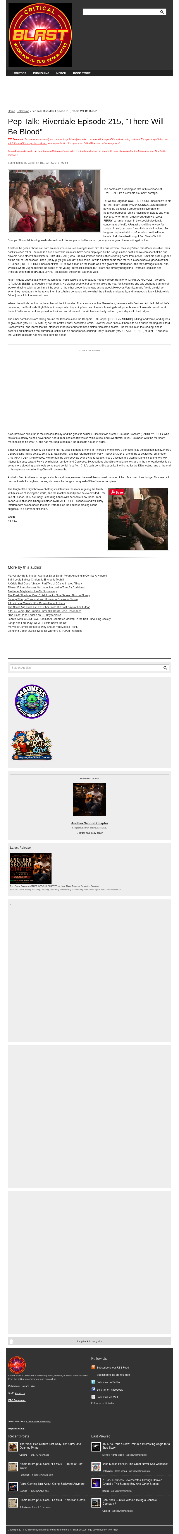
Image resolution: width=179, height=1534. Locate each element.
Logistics (19, 73)
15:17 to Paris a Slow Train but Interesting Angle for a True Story (136, 1446)
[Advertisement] (87, 92)
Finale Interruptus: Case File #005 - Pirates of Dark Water (51, 1465)
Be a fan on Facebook (110, 1389)
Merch (61, 73)
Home (11, 111)
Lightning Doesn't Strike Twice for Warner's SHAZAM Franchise (45, 630)
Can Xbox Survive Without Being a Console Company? (130, 1502)
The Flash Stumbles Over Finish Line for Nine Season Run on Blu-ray (49, 595)
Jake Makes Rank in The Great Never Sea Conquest (135, 1464)
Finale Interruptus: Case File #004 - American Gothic (52, 1500)
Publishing (41, 73)
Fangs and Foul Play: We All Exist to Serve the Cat (37, 623)
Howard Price (28, 1386)
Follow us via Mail (107, 1397)
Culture (23, 1454)
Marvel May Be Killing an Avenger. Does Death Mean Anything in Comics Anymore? (57, 575)
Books (105, 1490)
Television (23, 111)
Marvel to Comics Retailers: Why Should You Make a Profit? (43, 626)
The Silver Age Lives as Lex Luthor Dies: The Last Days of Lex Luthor (49, 607)
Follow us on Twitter (108, 1382)
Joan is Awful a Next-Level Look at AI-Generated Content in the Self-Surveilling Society (59, 619)
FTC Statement (17, 1400)
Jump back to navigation (89, 1341)
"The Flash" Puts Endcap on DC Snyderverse (34, 615)
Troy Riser (112, 1529)
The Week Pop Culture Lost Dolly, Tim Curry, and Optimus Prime (50, 1446)
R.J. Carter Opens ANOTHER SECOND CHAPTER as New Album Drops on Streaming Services (54, 886)
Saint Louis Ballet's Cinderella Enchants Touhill (36, 579)
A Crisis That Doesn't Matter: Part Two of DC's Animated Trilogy (45, 583)
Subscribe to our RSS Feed (113, 1367)
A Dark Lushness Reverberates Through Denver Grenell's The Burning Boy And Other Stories (132, 1482)
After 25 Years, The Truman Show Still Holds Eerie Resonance (44, 611)
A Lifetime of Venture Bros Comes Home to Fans (36, 603)
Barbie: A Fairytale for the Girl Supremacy (32, 591)
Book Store (82, 73)
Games (23, 1490)
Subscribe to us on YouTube (113, 1374)
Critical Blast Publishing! (38, 1421)
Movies (106, 1454)
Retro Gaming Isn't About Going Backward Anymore (52, 1483)
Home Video (117, 1454)
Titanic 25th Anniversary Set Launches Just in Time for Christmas (46, 587)
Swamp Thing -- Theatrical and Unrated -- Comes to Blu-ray (43, 599)
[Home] (40, 34)
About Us (20, 1393)
